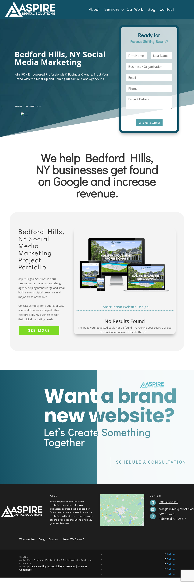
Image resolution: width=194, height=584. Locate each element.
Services (112, 9)
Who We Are (27, 539)
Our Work (135, 9)
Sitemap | (25, 566)
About (94, 9)
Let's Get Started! (149, 122)
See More (39, 330)
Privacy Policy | (39, 566)
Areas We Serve (72, 539)
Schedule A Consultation (151, 462)
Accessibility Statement (62, 566)
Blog (151, 9)
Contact (167, 9)
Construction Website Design (125, 307)
